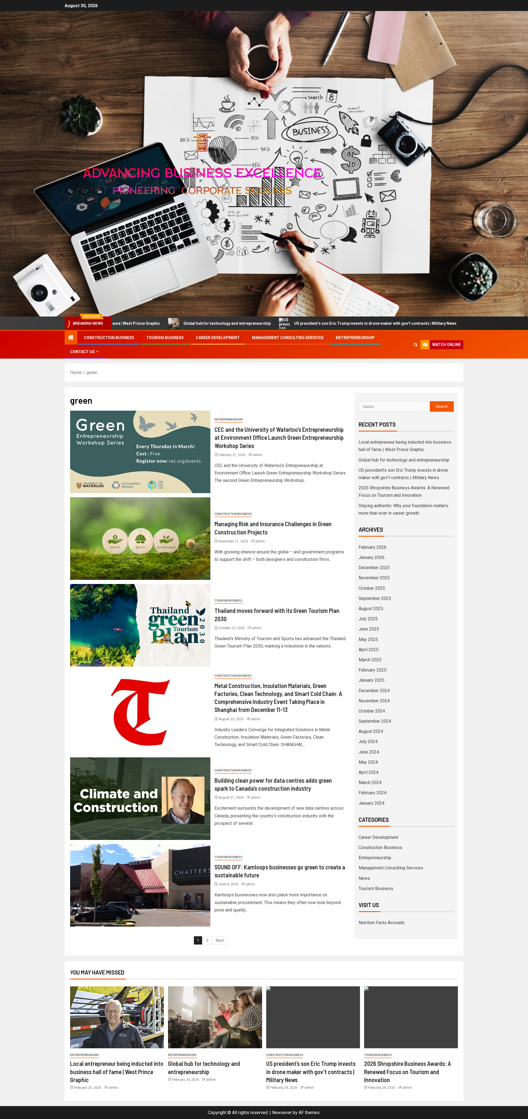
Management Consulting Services (288, 337)
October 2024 (372, 711)
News (364, 878)
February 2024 (372, 792)
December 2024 (374, 690)
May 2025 (368, 639)
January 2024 (371, 803)
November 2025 (374, 577)
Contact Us (82, 352)
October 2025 (372, 588)
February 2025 (372, 670)
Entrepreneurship (355, 337)
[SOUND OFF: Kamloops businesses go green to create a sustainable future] (140, 885)
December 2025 (374, 567)
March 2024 (370, 782)
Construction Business (109, 337)
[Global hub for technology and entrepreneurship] (215, 1017)
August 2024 (371, 731)
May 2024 (368, 762)
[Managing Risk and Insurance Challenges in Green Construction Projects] (140, 538)
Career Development (218, 337)
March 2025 (370, 659)
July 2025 (368, 618)
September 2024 (375, 721)
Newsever (282, 1112)
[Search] (415, 344)
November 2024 (374, 700)
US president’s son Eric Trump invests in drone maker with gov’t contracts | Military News (291, 323)
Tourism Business (165, 337)
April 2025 (368, 649)
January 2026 (371, 557)
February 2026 (372, 547)
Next (220, 940)
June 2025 (369, 629)
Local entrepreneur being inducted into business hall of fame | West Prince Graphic (116, 1071)
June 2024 (369, 752)
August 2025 (371, 608)
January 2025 (371, 680)
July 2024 (368, 741)
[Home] (71, 338)
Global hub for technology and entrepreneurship (143, 323)
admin (257, 455)
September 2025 (375, 598)
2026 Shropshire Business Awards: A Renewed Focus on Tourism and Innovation (407, 1071)
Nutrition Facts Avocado (382, 922)
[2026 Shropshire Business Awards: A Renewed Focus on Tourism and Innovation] (411, 1017)
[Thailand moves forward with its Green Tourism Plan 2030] (140, 625)
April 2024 (368, 772)
